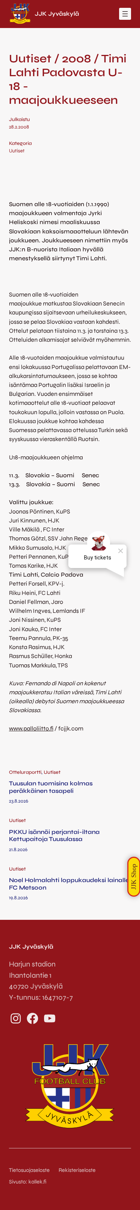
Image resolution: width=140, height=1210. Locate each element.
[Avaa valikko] (125, 14)
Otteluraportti (25, 772)
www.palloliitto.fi (31, 728)
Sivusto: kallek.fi (27, 1182)
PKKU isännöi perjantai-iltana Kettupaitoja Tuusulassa (54, 835)
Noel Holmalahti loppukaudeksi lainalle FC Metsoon (69, 884)
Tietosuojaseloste (29, 1170)
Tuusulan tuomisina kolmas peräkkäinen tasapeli (51, 787)
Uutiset (17, 151)
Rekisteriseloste (77, 1170)
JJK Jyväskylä (57, 13)
